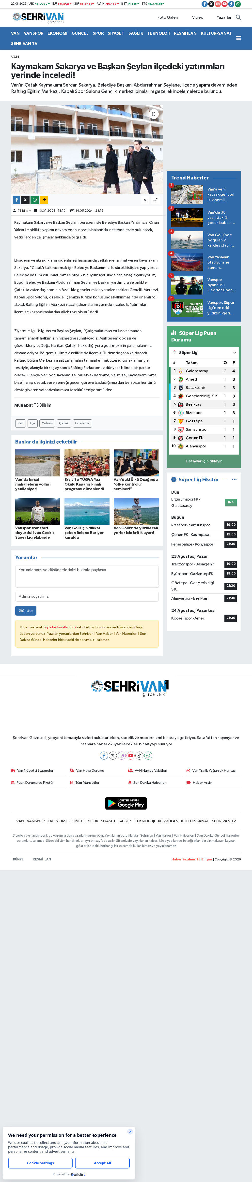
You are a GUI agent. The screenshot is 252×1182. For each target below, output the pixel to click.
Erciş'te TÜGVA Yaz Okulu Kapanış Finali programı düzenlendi (84, 484)
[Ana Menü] (238, 38)
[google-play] (126, 803)
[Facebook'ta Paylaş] (16, 200)
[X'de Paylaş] (25, 200)
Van (20, 423)
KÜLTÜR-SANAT (216, 33)
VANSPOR (33, 33)
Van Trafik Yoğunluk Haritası (214, 770)
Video (197, 17)
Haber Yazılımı (183, 859)
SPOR (98, 33)
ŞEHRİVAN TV (24, 44)
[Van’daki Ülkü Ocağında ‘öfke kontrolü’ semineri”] (136, 463)
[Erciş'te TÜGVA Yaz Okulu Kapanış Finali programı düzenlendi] (87, 463)
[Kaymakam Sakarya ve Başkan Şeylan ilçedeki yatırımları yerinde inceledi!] (87, 149)
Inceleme (82, 423)
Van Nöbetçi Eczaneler (35, 770)
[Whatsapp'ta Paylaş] (35, 200)
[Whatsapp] (148, 756)
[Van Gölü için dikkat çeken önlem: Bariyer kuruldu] (87, 511)
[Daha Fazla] (44, 200)
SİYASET (116, 33)
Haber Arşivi (202, 782)
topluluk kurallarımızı (60, 627)
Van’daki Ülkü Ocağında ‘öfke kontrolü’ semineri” (136, 484)
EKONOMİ (57, 33)
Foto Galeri (168, 17)
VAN (15, 33)
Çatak (64, 423)
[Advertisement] (204, 135)
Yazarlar (224, 17)
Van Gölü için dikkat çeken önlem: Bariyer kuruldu (84, 532)
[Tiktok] (139, 756)
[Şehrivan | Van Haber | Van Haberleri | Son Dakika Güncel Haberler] (39, 18)
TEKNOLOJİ (158, 33)
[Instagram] (122, 756)
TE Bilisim (24, 210)
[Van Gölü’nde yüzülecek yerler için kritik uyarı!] (136, 511)
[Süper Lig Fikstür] (234, 480)
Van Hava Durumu (90, 770)
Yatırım (47, 423)
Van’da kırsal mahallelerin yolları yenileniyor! (32, 484)
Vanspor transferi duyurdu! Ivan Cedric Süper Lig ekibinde (34, 532)
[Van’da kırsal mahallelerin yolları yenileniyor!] (37, 463)
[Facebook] (104, 756)
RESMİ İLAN (185, 33)
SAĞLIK (135, 33)
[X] (113, 756)
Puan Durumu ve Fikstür (35, 782)
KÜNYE (18, 859)
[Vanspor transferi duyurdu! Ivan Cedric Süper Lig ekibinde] (37, 511)
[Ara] (238, 18)
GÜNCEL (80, 33)
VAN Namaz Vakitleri (151, 770)
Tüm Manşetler (87, 782)
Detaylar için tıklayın (204, 461)
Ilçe (32, 423)
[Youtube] (130, 756)
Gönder (26, 611)
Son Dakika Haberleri (150, 782)
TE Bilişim (204, 859)
